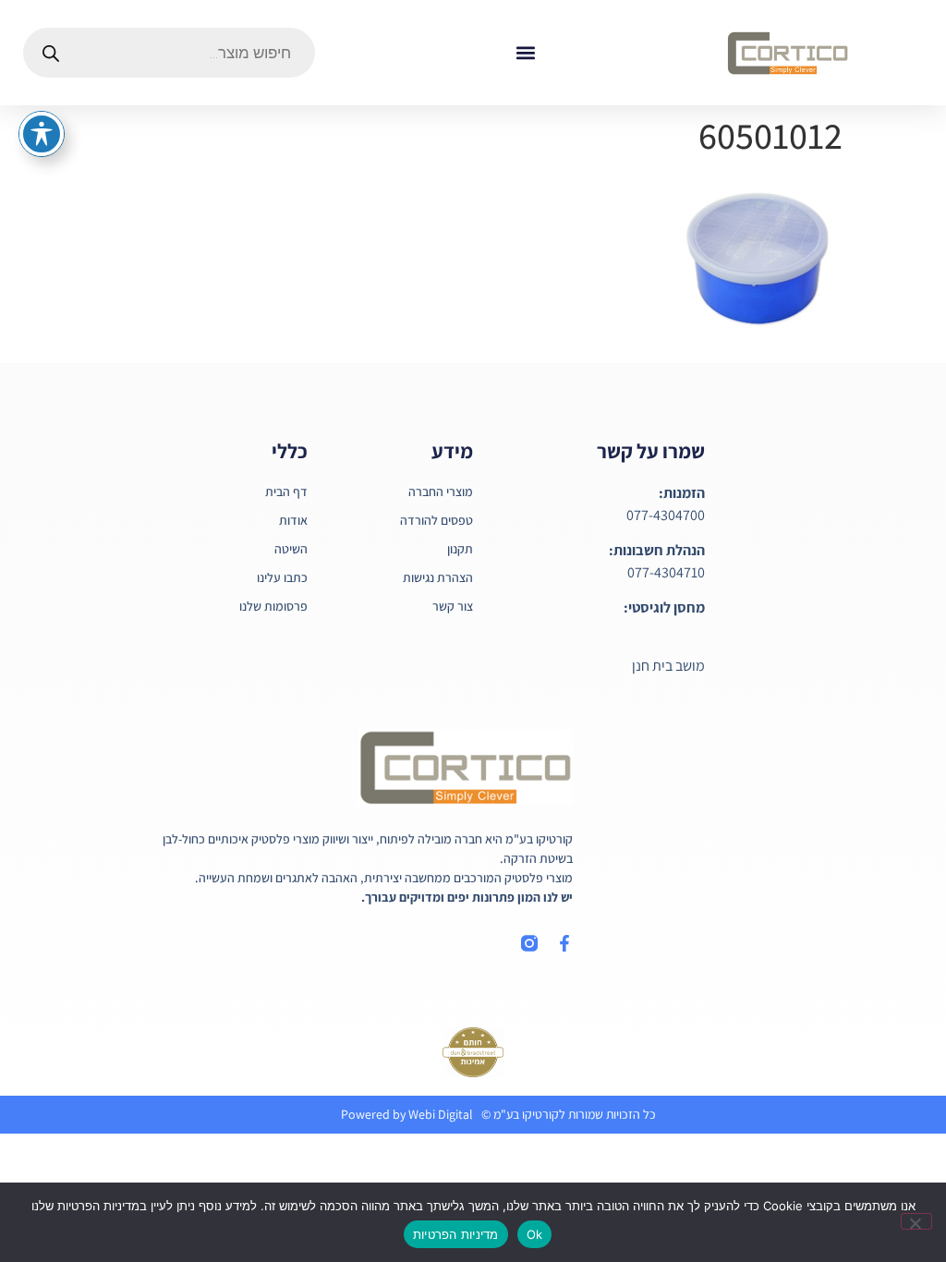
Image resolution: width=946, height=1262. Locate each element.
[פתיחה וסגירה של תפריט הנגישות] (41, 134)
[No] (916, 1221)
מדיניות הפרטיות (456, 1234)
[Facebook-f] (564, 943)
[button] (525, 53)
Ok (535, 1234)
